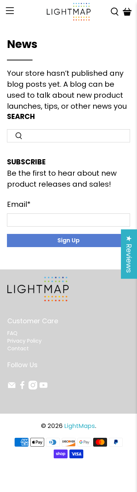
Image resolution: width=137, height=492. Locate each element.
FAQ (12, 333)
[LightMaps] (68, 11)
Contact (18, 348)
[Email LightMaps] (11, 387)
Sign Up (68, 240)
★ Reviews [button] (129, 254)
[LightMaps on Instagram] (32, 387)
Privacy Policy (24, 340)
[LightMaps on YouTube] (43, 387)
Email (19, 204)
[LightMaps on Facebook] (22, 387)
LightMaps (79, 426)
